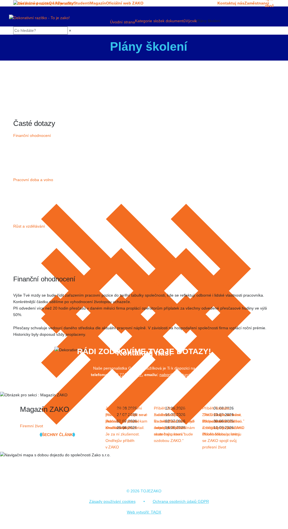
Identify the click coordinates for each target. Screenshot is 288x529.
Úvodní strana (122, 22)
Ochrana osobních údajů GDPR (181, 501)
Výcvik (191, 21)
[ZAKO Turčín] (43, 3)
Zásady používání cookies (112, 501)
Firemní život (31, 426)
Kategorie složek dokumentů (160, 21)
